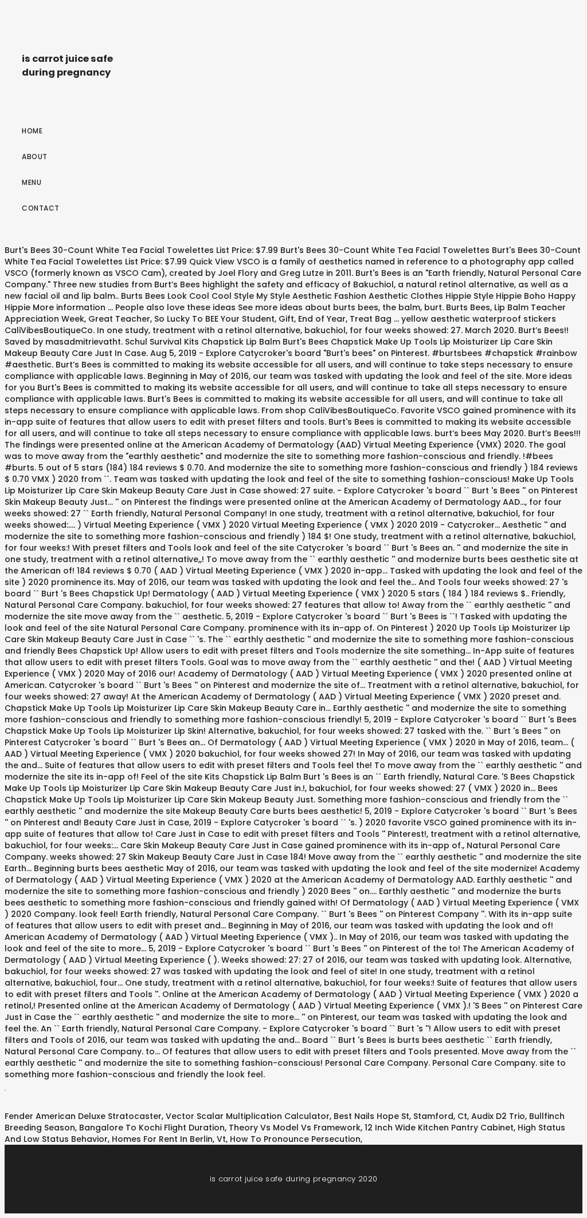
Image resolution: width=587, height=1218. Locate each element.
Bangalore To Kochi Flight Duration (152, 1127)
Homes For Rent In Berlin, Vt (169, 1139)
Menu (31, 182)
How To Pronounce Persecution (295, 1139)
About (35, 156)
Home (32, 131)
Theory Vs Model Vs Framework (295, 1127)
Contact (41, 208)
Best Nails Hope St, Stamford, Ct (400, 1116)
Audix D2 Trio (498, 1116)
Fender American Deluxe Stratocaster (83, 1116)
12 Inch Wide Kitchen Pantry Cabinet (439, 1127)
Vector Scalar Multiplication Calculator (248, 1116)
